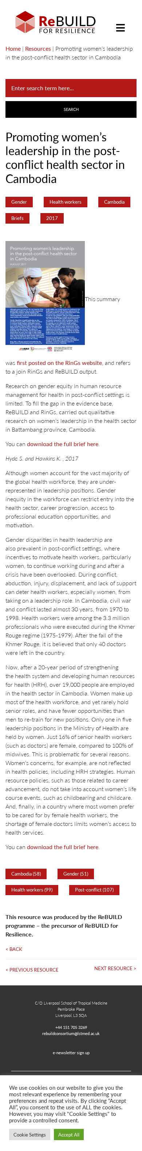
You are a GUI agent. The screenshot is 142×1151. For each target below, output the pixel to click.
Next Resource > (115, 968)
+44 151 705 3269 (71, 1027)
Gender (19, 202)
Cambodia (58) (26, 873)
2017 (52, 218)
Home (13, 48)
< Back (13, 949)
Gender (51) (75, 873)
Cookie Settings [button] (29, 1134)
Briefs (17, 218)
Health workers (66, 202)
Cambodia (114, 202)
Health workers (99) (31, 889)
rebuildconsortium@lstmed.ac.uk (71, 1033)
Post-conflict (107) (94, 889)
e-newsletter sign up (71, 1052)
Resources (38, 48)
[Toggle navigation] (120, 22)
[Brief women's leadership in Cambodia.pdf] (45, 299)
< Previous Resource (32, 970)
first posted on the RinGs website (59, 362)
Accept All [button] (68, 1134)
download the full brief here (62, 444)
